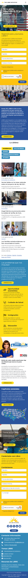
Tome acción (5, 568)
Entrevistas (4, 180)
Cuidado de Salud (8, 554)
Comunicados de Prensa (11, 154)
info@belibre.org (19, 542)
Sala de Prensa (19, 148)
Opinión (5, 151)
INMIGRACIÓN (7, 556)
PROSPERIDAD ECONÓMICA (12, 551)
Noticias (9, 255)
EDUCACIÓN (7, 558)
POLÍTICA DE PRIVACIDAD (14, 572)
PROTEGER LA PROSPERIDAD (9, 567)
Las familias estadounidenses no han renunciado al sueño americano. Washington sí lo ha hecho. (13, 242)
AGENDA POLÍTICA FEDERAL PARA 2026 (12, 565)
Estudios (6, 157)
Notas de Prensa (6, 257)
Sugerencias (7, 148)
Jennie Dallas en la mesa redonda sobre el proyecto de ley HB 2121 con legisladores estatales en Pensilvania (13, 183)
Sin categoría (11, 180)
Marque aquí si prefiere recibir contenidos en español (13, 71)
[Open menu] (26, 2)
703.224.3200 (13, 545)
